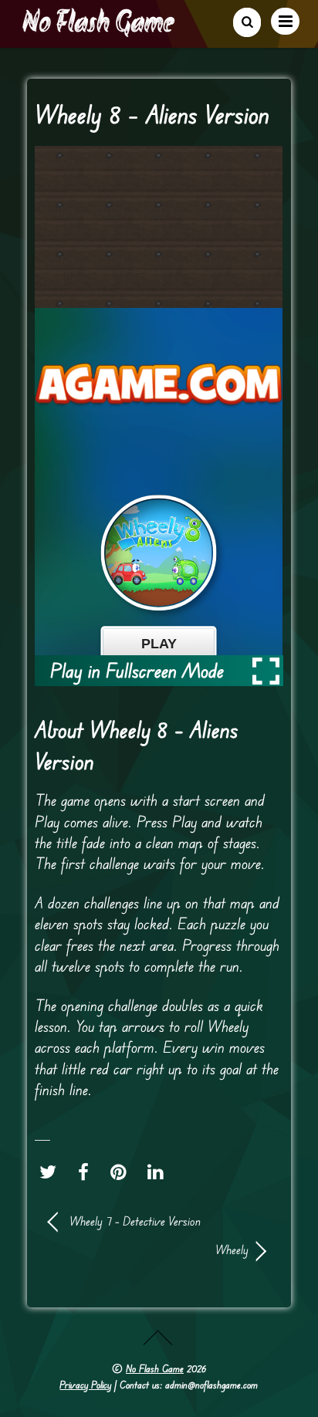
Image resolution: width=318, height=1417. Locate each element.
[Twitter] (51, 1172)
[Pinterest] (122, 1172)
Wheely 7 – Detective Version (135, 1221)
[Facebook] (87, 1172)
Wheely (149, 1249)
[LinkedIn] (159, 1172)
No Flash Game (155, 1368)
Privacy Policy (85, 1384)
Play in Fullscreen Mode (137, 670)
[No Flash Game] (99, 31)
